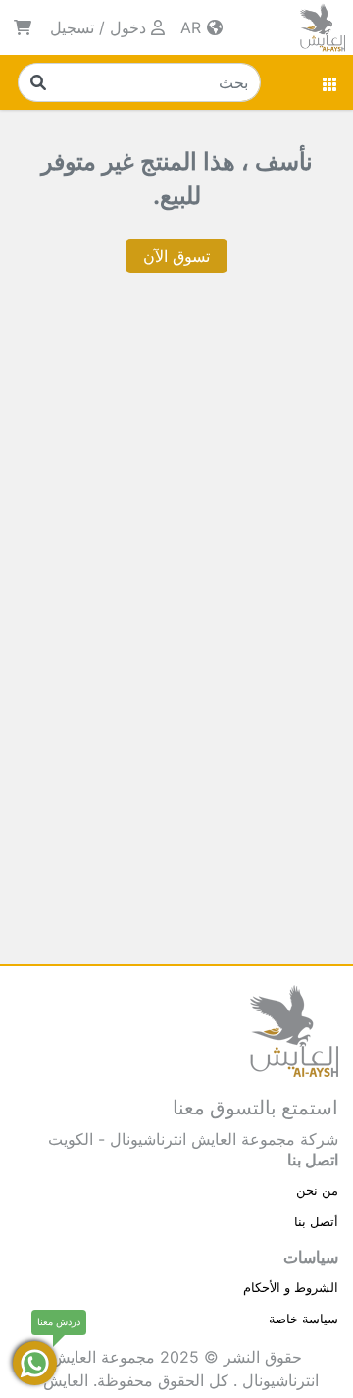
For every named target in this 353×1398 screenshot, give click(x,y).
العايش (65, 1380)
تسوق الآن (176, 256)
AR (193, 27)
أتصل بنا (316, 1221)
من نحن (317, 1190)
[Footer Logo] (294, 1029)
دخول (128, 27)
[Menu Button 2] (330, 82)
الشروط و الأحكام (290, 1287)
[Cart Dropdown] (22, 27)
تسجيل (72, 27)
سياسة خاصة (303, 1318)
